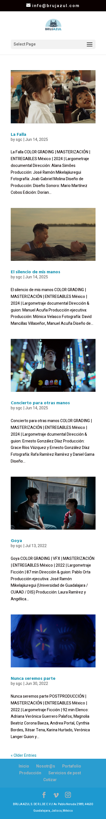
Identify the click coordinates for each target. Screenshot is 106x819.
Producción (30, 773)
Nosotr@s (45, 766)
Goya (16, 540)
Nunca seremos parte (33, 678)
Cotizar (50, 780)
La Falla (18, 134)
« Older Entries (23, 755)
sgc (19, 140)
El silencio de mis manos (35, 271)
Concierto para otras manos (40, 402)
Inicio (24, 766)
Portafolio (71, 766)
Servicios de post (64, 773)
